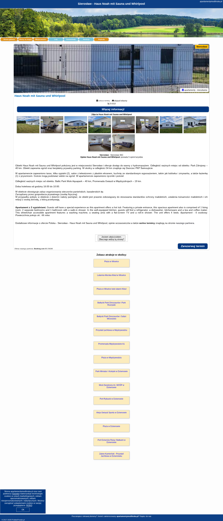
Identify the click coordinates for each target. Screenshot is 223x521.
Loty (56, 39)
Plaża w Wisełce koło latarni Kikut (111, 289)
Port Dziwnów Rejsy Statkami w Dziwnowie (112, 441)
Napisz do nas (145, 516)
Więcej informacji (113, 109)
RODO (29, 505)
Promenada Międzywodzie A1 (111, 344)
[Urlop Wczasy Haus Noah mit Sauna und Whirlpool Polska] (28, 132)
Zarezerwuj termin (193, 246)
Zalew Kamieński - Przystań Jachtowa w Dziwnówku (111, 455)
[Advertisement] (111, 490)
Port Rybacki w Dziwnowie (111, 399)
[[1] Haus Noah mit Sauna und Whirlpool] (111, 68)
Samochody (71, 39)
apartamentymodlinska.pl (211, 1)
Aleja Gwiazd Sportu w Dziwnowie (111, 412)
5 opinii (131, 157)
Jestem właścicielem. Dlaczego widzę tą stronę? (111, 238)
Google (16, 494)
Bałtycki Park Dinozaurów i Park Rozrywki (111, 304)
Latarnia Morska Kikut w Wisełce (111, 275)
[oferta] (183, 90)
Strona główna (9, 39)
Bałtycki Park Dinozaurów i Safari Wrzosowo (111, 317)
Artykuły (101, 39)
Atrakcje (86, 39)
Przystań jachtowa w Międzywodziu (111, 330)
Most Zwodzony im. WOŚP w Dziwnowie (111, 386)
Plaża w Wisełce (111, 261)
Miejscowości (40, 39)
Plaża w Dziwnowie (111, 426)
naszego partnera (185, 223)
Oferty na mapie (25, 39)
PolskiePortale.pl (18, 520)
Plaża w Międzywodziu (111, 357)
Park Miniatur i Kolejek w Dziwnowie (112, 371)
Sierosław (201, 46)
